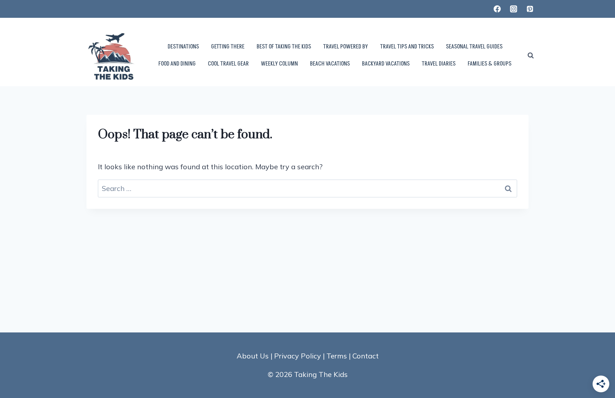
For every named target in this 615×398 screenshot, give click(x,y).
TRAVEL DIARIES (439, 64)
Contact (365, 355)
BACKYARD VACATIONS (386, 64)
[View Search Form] (530, 55)
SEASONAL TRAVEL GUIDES (474, 46)
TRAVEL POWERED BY (345, 46)
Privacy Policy (297, 355)
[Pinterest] (530, 9)
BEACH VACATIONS (330, 64)
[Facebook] (497, 9)
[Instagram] (513, 9)
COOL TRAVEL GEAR (228, 64)
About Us (253, 355)
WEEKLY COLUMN (279, 64)
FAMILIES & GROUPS (489, 64)
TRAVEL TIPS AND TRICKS (407, 46)
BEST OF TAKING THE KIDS (284, 46)
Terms (336, 355)
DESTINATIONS (183, 46)
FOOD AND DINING (177, 64)
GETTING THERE (228, 46)
